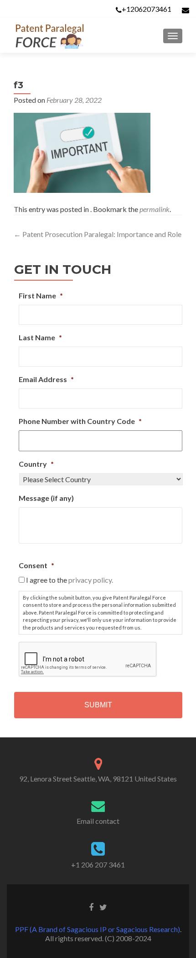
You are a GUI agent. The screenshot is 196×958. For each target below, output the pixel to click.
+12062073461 (146, 9)
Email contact (98, 821)
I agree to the (69, 579)
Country (36, 463)
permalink (154, 209)
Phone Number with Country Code (80, 421)
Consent (36, 565)
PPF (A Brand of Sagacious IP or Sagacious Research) (97, 929)
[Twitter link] (103, 906)
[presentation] (88, 659)
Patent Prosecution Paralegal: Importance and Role (97, 234)
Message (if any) (46, 498)
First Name (41, 295)
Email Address (46, 379)
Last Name (40, 337)
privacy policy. (90, 579)
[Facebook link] (91, 906)
